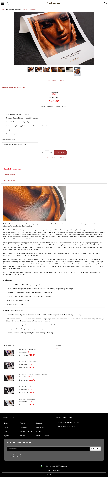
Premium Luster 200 (27, 349)
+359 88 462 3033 (69, 426)
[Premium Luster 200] (9, 353)
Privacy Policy (25, 427)
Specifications (10, 175)
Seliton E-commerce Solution (54, 475)
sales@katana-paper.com (71, 422)
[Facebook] (57, 430)
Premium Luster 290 (27, 362)
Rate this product (51, 80)
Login (6, 431)
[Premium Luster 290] (9, 365)
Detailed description (12, 169)
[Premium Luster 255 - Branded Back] (9, 378)
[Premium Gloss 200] (9, 403)
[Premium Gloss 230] (9, 390)
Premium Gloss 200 (27, 399)
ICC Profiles (40, 431)
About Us (23, 436)
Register (6, 436)
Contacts (39, 423)
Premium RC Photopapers (29, 9)
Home (2, 9)
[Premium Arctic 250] (54, 38)
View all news (60, 349)
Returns (22, 423)
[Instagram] (62, 430)
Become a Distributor (43, 436)
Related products (11, 180)
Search (6, 427)
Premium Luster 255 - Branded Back (34, 374)
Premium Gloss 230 (27, 387)
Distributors (40, 427)
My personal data (54, 470)
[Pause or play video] (35, 203)
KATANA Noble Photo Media (13, 9)
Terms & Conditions (26, 431)
